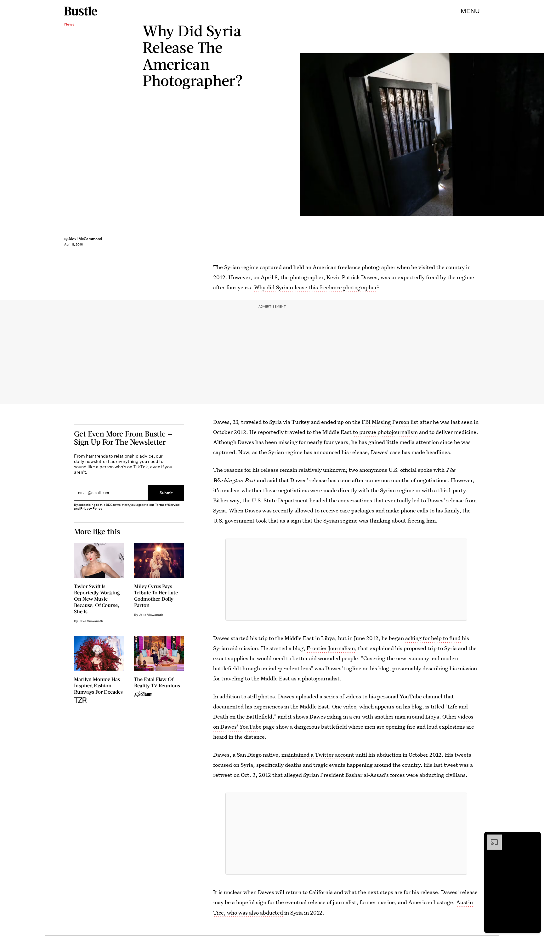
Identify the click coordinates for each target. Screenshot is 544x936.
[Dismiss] (534, 837)
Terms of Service (167, 505)
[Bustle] (80, 11)
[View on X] (346, 579)
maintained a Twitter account (317, 754)
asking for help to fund (433, 638)
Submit (166, 492)
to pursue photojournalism (385, 432)
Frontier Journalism (331, 648)
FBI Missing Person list (390, 421)
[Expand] (491, 837)
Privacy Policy (91, 509)
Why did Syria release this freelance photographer (315, 287)
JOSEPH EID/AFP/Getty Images (541, 134)
